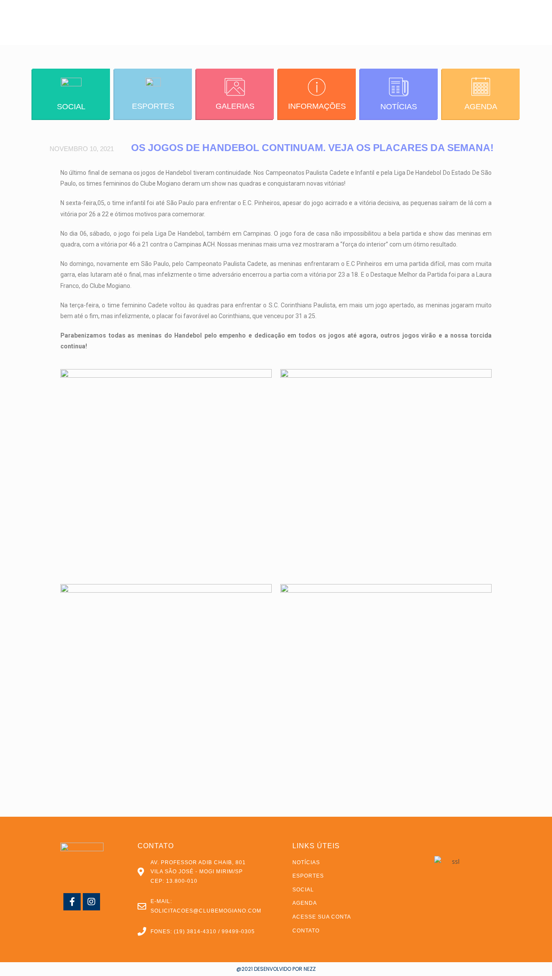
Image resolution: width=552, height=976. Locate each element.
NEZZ (310, 969)
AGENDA (480, 106)
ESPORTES (153, 106)
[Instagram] (91, 901)
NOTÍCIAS (398, 106)
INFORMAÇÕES (317, 106)
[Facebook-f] (72, 901)
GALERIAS (235, 106)
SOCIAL (71, 106)
